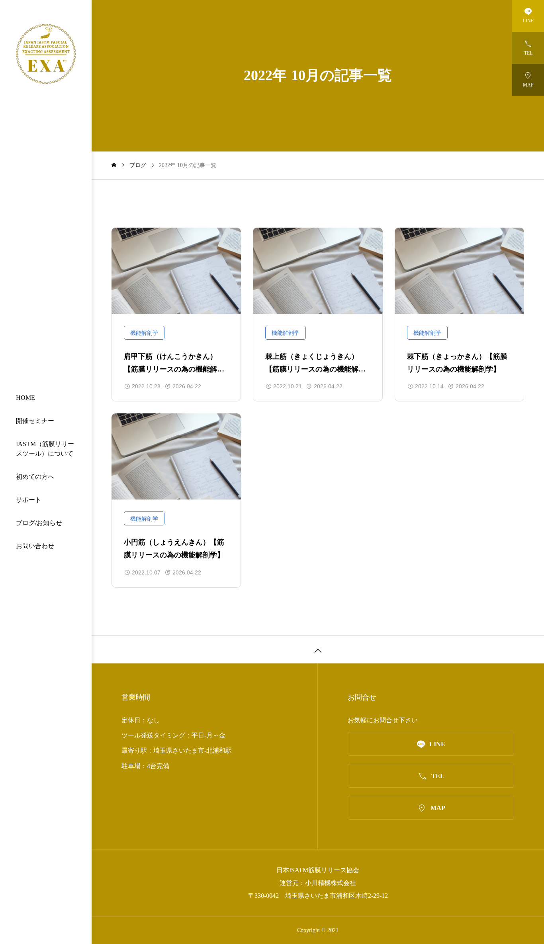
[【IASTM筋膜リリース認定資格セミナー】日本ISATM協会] (46, 54)
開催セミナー (35, 420)
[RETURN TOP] (318, 649)
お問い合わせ (35, 546)
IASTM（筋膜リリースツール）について (45, 449)
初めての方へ (35, 476)
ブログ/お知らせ (39, 522)
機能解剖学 (144, 333)
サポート (28, 499)
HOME (25, 397)
